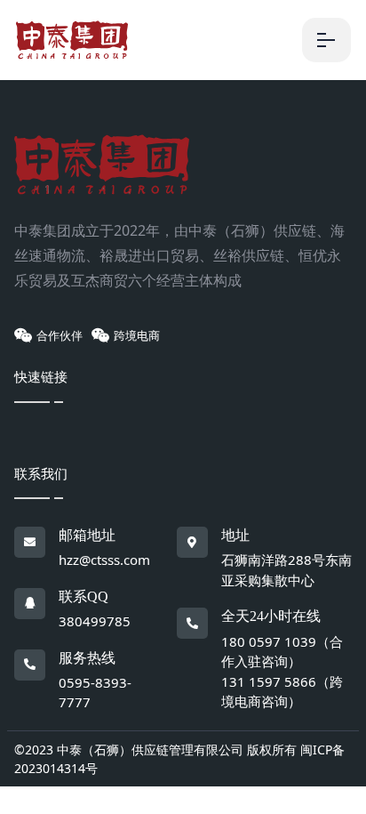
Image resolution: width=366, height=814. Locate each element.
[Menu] (326, 40)
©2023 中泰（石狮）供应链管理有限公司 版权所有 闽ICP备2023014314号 (179, 759)
